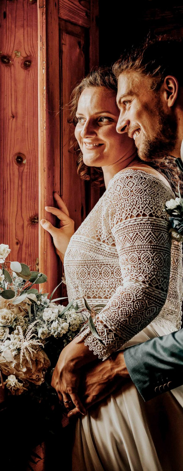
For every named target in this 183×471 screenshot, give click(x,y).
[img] (91, 235)
